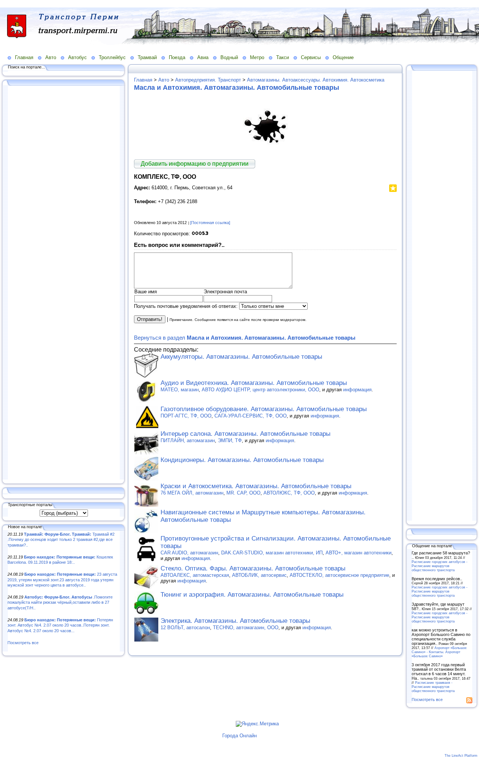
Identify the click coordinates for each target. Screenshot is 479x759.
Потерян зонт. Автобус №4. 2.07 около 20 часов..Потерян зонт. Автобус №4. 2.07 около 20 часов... (60, 625)
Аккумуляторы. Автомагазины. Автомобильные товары (241, 356)
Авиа (202, 57)
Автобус (77, 57)
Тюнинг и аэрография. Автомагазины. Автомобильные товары (252, 594)
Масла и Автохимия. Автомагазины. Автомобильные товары (236, 87)
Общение (343, 57)
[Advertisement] (63, 283)
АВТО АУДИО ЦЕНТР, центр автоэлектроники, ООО (260, 389)
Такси (282, 57)
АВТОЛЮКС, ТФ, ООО (289, 493)
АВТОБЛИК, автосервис (259, 575)
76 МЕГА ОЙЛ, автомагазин (192, 493)
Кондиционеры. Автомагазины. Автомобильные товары (242, 459)
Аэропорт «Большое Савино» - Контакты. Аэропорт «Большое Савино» (439, 652)
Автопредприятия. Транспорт (208, 80)
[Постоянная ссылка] (210, 222)
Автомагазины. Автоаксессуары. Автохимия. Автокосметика (315, 80)
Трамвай (147, 57)
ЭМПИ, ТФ (230, 440)
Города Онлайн (239, 735)
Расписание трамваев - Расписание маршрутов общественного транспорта (433, 686)
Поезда (177, 57)
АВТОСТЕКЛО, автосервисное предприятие (339, 575)
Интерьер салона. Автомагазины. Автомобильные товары (245, 433)
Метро (257, 57)
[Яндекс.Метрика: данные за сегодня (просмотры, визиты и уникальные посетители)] (257, 724)
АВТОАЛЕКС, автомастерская (195, 575)
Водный (229, 57)
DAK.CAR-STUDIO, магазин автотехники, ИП (272, 553)
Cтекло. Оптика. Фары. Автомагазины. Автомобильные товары (253, 568)
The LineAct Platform (461, 756)
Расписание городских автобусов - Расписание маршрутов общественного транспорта (439, 566)
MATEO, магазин (180, 389)
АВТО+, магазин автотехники (358, 553)
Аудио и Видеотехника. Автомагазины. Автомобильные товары (254, 382)
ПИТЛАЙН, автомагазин (188, 440)
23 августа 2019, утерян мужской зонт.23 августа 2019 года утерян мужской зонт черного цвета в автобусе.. (62, 579)
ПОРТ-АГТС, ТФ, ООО (186, 416)
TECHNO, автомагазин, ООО (245, 627)
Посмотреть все (23, 642)
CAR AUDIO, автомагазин (189, 553)
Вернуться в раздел (245, 337)
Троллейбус (112, 57)
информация (357, 389)
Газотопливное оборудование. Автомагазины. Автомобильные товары (264, 409)
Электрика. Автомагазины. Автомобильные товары (235, 620)
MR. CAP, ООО (243, 493)
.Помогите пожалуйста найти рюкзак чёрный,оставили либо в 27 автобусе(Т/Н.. (60, 602)
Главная (24, 57)
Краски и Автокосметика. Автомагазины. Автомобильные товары (256, 486)
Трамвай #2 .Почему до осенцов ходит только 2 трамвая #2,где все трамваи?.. (61, 539)
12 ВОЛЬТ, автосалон (185, 627)
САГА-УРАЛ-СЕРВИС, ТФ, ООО (250, 416)
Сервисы (311, 57)
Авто (50, 57)
